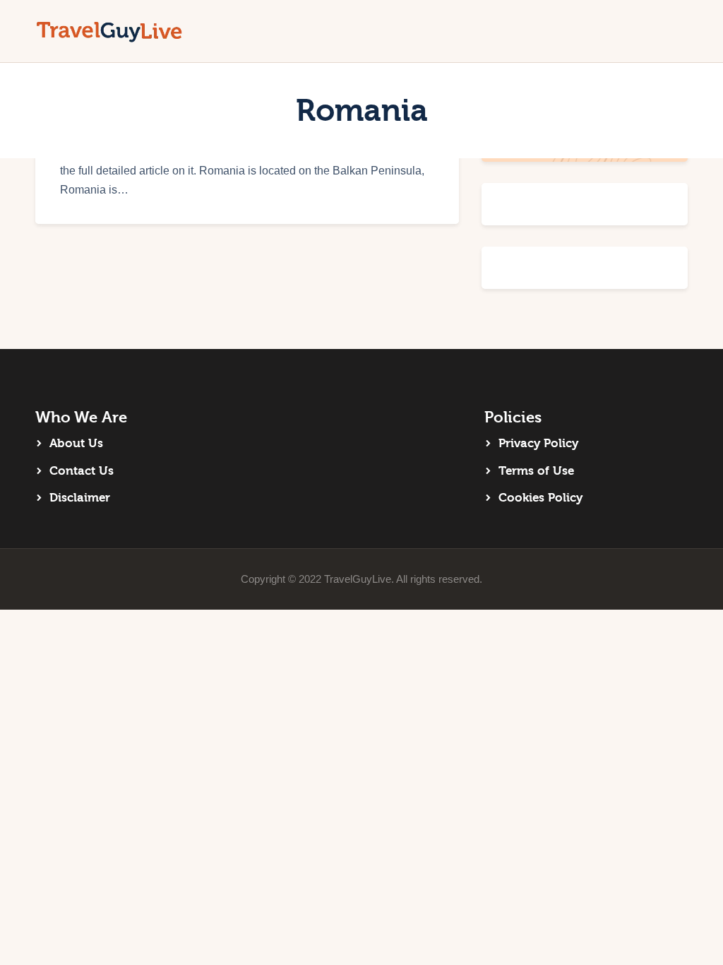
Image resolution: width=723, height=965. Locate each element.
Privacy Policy (538, 443)
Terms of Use (536, 471)
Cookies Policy (540, 497)
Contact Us (81, 471)
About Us (76, 443)
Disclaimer (79, 497)
